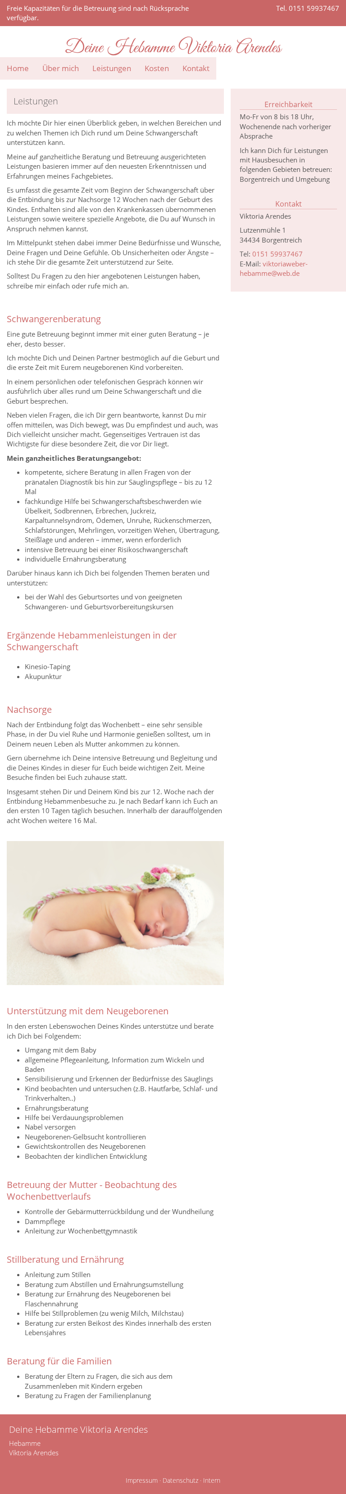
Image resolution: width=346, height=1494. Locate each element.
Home (18, 68)
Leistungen (111, 68)
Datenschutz (180, 1480)
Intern (211, 1480)
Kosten (157, 68)
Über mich (60, 68)
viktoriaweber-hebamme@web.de (274, 268)
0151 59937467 (277, 253)
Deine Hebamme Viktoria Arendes (173, 48)
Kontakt (195, 68)
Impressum (142, 1480)
